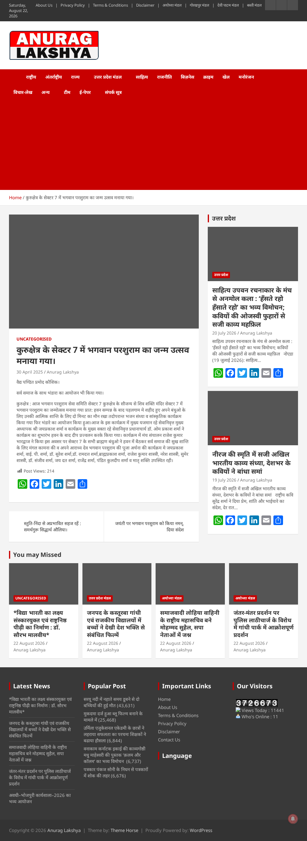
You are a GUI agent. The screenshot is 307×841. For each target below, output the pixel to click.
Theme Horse (124, 830)
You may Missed (37, 555)
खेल (226, 77)
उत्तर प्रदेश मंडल (108, 77)
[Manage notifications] (293, 819)
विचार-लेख (22, 92)
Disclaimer (145, 5)
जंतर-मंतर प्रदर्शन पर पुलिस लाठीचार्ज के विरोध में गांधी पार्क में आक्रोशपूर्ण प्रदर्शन (264, 624)
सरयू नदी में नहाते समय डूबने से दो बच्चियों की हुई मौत (111, 702)
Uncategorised (34, 339)
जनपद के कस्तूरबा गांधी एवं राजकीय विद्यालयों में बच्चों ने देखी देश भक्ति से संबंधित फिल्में (116, 624)
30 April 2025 (29, 372)
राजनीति (164, 77)
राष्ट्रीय (31, 77)
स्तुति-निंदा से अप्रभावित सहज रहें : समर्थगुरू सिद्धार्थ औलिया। (52, 526)
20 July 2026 (224, 333)
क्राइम (208, 77)
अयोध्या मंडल (172, 5)
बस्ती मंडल (254, 5)
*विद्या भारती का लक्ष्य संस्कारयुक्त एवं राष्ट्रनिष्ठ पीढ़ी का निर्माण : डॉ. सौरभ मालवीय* (40, 624)
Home (164, 699)
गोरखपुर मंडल (199, 5)
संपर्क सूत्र (113, 92)
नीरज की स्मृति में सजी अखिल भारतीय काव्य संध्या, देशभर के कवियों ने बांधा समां (251, 462)
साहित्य (142, 77)
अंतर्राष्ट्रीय (53, 77)
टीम (67, 92)
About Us (44, 5)
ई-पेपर (85, 92)
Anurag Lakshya (63, 372)
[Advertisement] (145, 145)
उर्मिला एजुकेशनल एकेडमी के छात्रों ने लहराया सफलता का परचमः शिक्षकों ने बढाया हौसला (115, 734)
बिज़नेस (187, 77)
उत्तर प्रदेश (224, 218)
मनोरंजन (246, 77)
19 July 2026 (224, 480)
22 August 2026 (29, 643)
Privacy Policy (73, 5)
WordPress (201, 830)
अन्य (45, 92)
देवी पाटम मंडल (228, 5)
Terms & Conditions (110, 5)
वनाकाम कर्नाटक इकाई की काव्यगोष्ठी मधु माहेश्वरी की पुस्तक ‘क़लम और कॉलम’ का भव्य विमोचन (114, 755)
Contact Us (169, 740)
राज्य (75, 77)
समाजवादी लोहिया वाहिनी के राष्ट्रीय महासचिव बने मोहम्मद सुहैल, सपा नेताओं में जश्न (189, 624)
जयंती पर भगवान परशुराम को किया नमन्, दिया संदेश (149, 526)
